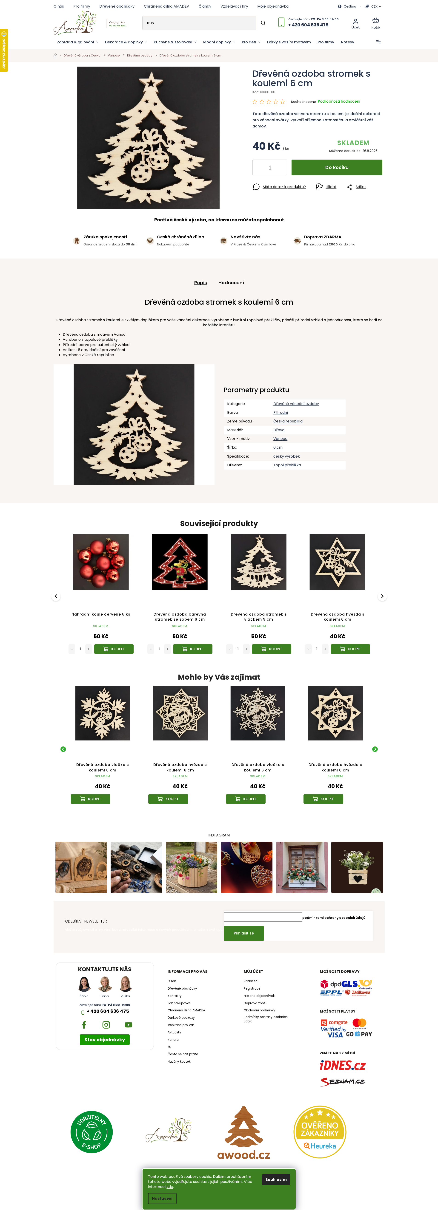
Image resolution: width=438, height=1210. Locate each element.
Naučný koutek (179, 1062)
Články (205, 6)
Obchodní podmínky (259, 1010)
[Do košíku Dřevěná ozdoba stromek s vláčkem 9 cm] (271, 649)
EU (169, 1047)
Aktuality (174, 1032)
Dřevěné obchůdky (117, 6)
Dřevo (278, 430)
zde (170, 1186)
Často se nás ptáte (183, 1054)
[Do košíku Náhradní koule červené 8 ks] (114, 649)
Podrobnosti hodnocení (339, 101)
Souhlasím (276, 1179)
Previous (56, 596)
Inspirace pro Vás (181, 1025)
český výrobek (286, 456)
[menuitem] (78, 42)
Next (383, 596)
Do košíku (337, 167)
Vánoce (280, 438)
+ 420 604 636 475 (108, 1011)
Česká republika (288, 421)
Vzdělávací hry (234, 6)
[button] (103, 789)
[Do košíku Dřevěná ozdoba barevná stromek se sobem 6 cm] (192, 649)
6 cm (278, 447)
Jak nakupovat (179, 1003)
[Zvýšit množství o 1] (279, 168)
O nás (59, 6)
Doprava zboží (255, 1003)
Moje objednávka (273, 6)
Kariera (173, 1040)
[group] (103, 749)
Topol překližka (287, 465)
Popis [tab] (200, 282)
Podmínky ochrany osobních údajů (266, 1019)
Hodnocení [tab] (231, 282)
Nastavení (162, 1198)
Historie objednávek (259, 996)
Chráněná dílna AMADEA (166, 6)
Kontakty (175, 996)
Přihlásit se (244, 933)
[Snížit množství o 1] (259, 168)
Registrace (252, 989)
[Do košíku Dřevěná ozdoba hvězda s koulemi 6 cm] (350, 649)
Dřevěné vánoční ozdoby (296, 403)
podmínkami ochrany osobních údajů (333, 917)
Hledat (263, 23)
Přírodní (280, 412)
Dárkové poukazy (181, 1018)
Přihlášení (251, 981)
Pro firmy (81, 6)
